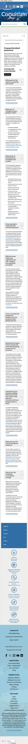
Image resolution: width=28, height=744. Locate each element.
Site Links (14, 694)
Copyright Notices (14, 705)
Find (4, 537)
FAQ (7, 35)
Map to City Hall (14, 640)
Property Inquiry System (14, 665)
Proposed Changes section (12, 147)
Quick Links (14, 661)
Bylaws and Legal (14, 684)
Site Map (14, 699)
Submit (5, 541)
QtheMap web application (15, 244)
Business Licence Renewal (14, 682)
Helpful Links (14, 675)
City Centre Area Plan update (13, 425)
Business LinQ (9, 460)
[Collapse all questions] (23, 70)
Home (4, 35)
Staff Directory (14, 689)
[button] (25, 24)
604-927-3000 (17, 650)
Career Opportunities (14, 663)
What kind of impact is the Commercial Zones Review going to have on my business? (13, 346)
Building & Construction (14, 680)
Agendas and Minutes (14, 677)
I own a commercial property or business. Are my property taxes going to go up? (12, 317)
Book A (5, 530)
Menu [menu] (4, 3)
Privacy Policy (14, 708)
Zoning (14, 670)
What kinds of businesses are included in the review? (11, 158)
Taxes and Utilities (14, 668)
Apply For (5, 526)
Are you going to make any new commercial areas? (12, 225)
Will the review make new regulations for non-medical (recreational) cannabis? (11, 260)
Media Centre (14, 701)
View (4, 544)
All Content (8, 74)
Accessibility (14, 703)
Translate (13, 743)
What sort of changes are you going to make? (11, 111)
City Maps (14, 687)
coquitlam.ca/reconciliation (14, 730)
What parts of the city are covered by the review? (12, 82)
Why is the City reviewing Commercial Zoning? (11, 475)
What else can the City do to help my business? (12, 443)
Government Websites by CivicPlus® (14, 710)
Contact (5, 533)
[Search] (22, 40)
